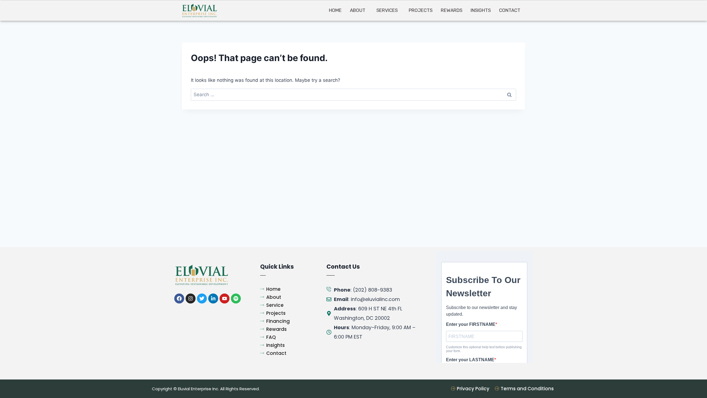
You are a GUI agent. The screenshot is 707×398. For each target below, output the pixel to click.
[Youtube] (224, 298)
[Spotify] (236, 298)
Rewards (451, 10)
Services (387, 10)
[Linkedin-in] (213, 298)
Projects (420, 10)
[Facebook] (179, 298)
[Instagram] (191, 298)
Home (335, 10)
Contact (509, 10)
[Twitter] (202, 298)
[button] (359, 10)
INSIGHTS (481, 10)
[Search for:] (353, 94)
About (357, 10)
